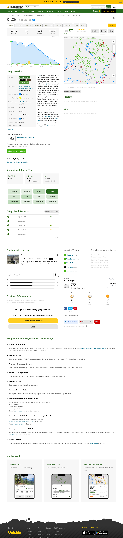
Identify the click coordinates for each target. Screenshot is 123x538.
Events (59, 11)
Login (33, 326)
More (73, 11)
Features (29, 531)
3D (114, 75)
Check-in (103, 31)
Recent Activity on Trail (20, 170)
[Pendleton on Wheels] (113, 19)
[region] (90, 60)
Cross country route (27, 255)
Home (10, 11)
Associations (59, 528)
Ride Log (50, 11)
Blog (39, 531)
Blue (24, 94)
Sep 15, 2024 (68, 31)
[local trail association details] (11, 140)
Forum (58, 534)
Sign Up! (48, 528)
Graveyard (69, 267)
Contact (29, 534)
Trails (23, 11)
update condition (52, 211)
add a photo (93, 101)
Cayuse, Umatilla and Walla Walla (17, 162)
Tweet (70, 308)
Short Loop (69, 255)
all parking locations (18, 424)
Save (111, 31)
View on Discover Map (73, 91)
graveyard (50, 125)
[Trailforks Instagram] (12, 527)
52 (11, 262)
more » (57, 237)
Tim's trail (47, 116)
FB (65, 308)
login (114, 7)
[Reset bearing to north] (114, 51)
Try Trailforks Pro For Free (71, 2)
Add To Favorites (86, 322)
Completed (95, 31)
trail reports (13, 303)
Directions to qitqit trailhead (71, 87)
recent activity (94, 443)
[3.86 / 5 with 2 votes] (81, 29)
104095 (21, 102)
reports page (19, 411)
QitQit (39, 75)
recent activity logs (14, 435)
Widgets (40, 534)
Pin (75, 308)
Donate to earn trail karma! (17, 151)
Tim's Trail (69, 263)
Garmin (48, 534)
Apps (66, 11)
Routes (31, 11)
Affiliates (56, 531)
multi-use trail (25, 19)
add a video (92, 113)
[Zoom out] (114, 48)
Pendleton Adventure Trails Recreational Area (103, 79)
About (28, 528)
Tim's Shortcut (70, 259)
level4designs (69, 315)
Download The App (90, 528)
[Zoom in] (114, 46)
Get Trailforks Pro (109, 11)
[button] (24, 481)
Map (16, 11)
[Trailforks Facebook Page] (9, 527)
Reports (40, 11)
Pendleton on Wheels (25, 137)
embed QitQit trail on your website (72, 311)
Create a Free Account (33, 320)
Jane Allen (69, 271)
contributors (77, 315)
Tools (47, 531)
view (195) (102, 34)
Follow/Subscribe (71, 322)
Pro (39, 528)
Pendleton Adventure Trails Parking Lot (21, 422)
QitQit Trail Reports (18, 211)
